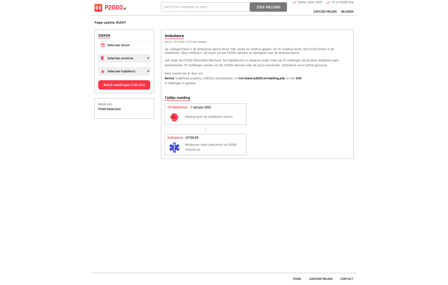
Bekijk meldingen (124, 85)
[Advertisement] (124, 194)
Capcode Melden (325, 12)
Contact (347, 279)
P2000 (115, 7)
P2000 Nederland (109, 109)
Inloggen (347, 12)
